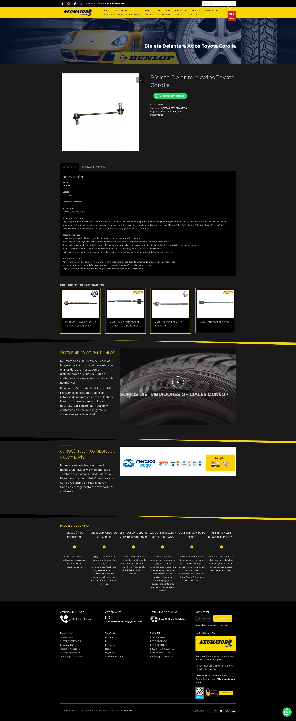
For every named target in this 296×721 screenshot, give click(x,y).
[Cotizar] (81, 3)
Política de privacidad (70, 652)
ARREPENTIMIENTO (114, 656)
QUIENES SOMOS (68, 637)
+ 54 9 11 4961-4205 (114, 3)
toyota (178, 111)
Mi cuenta (109, 637)
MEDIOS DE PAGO (158, 641)
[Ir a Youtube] (227, 711)
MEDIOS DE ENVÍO (158, 645)
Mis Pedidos (110, 645)
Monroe (160, 114)
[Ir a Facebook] (209, 711)
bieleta (163, 111)
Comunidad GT (67, 645)
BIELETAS (165, 108)
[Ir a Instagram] (215, 711)
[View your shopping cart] (230, 9)
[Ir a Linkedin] (233, 711)
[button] (139, 80)
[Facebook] (62, 3)
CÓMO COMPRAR (158, 637)
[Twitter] (74, 3)
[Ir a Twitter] (221, 711)
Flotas (108, 648)
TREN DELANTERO (179, 108)
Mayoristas (110, 652)
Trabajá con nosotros (70, 648)
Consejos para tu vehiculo (162, 656)
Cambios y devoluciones (161, 652)
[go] (231, 4)
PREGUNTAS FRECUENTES (162, 648)
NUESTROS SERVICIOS (70, 641)
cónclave (128, 710)
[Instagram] (68, 3)
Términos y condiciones (71, 656)
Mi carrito (109, 641)
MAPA (231, 16)
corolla (170, 111)
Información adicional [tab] (94, 167)
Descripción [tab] (69, 167)
